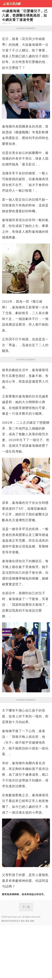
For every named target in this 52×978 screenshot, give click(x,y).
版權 (32, 921)
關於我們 (5, 921)
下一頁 (26, 907)
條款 (23, 921)
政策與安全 (15, 921)
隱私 (27, 921)
